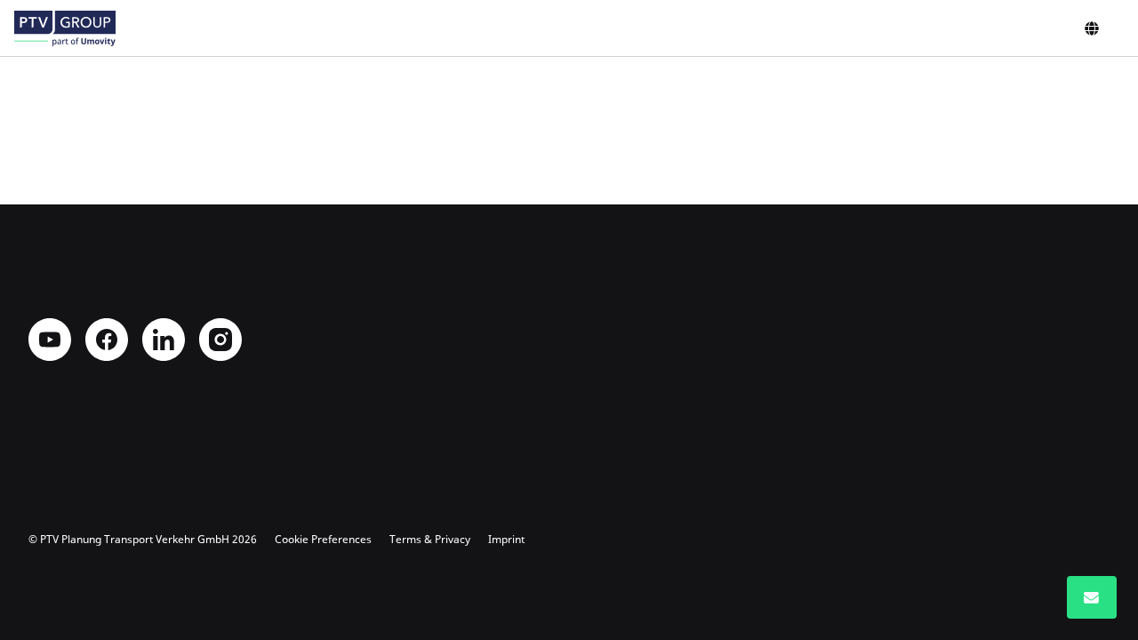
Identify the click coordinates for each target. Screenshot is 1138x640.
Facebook (106, 339)
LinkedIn (163, 339)
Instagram (220, 339)
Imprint (506, 539)
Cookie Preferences (323, 539)
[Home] (65, 28)
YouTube (49, 339)
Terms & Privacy (429, 539)
